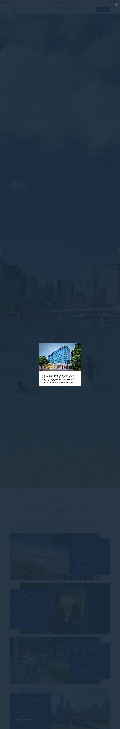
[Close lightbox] (116, 5)
